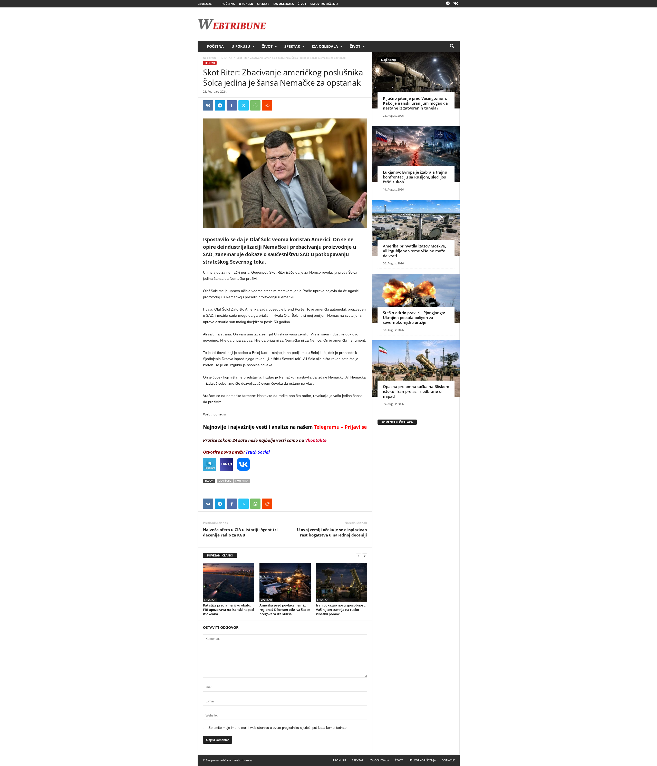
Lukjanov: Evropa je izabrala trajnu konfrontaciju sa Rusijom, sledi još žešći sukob (415, 177)
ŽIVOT (302, 4)
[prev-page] (358, 555)
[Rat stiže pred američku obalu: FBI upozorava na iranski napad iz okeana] (228, 582)
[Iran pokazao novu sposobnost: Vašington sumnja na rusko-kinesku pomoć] (341, 582)
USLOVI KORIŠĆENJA (324, 4)
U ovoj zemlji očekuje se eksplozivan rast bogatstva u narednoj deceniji (332, 532)
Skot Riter (241, 480)
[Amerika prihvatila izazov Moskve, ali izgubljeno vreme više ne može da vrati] (416, 228)
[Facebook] (232, 105)
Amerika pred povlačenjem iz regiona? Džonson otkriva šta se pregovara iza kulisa (284, 609)
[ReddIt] (267, 105)
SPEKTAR (263, 4)
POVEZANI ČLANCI (220, 555)
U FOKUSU (246, 4)
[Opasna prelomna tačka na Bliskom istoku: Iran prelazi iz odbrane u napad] (416, 368)
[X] (243, 105)
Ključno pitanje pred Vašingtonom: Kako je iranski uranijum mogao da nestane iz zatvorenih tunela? (415, 103)
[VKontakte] (456, 3)
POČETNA (228, 4)
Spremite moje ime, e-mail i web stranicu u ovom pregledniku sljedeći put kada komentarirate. (277, 728)
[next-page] (364, 555)
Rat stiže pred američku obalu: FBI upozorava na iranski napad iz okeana (228, 609)
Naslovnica (210, 57)
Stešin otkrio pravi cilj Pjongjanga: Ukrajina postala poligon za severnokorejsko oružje (414, 317)
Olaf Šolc (225, 480)
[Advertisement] (366, 24)
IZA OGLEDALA (283, 4)
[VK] (208, 105)
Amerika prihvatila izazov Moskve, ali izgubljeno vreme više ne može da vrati (414, 250)
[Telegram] (448, 3)
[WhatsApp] (255, 105)
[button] (452, 46)
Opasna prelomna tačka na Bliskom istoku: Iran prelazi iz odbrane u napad (416, 391)
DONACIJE (448, 760)
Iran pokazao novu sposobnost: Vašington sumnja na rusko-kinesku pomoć (341, 609)
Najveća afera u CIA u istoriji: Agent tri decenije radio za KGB (240, 532)
